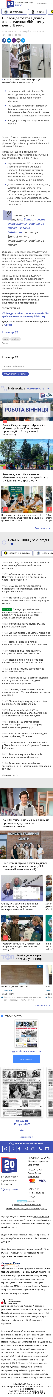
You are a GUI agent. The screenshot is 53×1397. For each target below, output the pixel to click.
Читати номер (26, 1059)
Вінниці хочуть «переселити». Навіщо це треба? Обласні (26, 223)
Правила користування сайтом (26, 1204)
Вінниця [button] (18, 5)
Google (8, 324)
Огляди (31, 1196)
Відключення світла (19, 552)
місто (5, 339)
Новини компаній (36, 1192)
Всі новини (41, 3)
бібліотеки (15, 232)
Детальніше (6, 1184)
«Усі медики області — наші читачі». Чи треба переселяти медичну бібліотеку (25, 315)
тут (16, 1227)
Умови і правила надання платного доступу (26, 1208)
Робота (40, 11)
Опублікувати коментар (15, 373)
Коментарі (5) (10, 332)
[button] (4, 4)
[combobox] (37, 388)
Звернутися (33, 1164)
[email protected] (26, 1388)
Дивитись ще (43, 528)
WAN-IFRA (5, 1242)
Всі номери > (26, 1137)
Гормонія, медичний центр (15, 986)
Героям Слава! (16, 11)
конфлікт (15, 339)
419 (18, 35)
